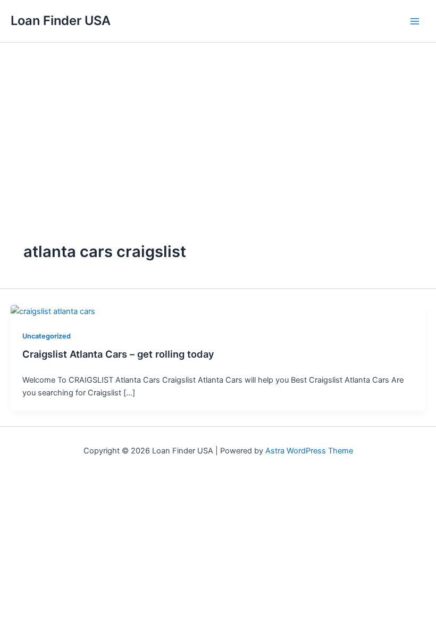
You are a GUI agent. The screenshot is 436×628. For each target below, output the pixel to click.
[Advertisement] (218, 122)
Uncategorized (46, 336)
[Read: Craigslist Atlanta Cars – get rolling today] (53, 311)
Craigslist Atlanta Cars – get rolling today (118, 354)
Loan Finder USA (61, 20)
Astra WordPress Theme (309, 451)
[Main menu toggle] (414, 20)
